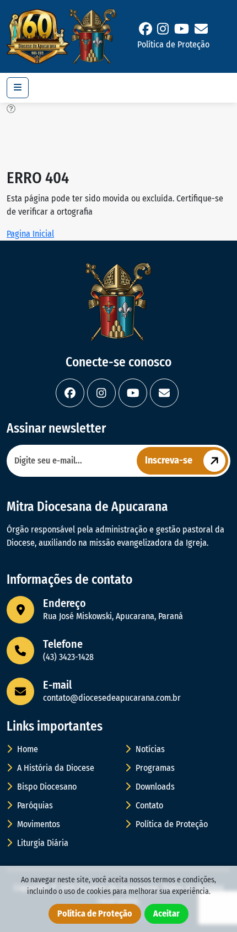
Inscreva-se (168, 460)
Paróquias (34, 805)
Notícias (149, 749)
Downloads (154, 786)
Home (26, 749)
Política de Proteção (173, 44)
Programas (154, 768)
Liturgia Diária (41, 843)
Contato (148, 805)
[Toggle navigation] (18, 87)
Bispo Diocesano (46, 786)
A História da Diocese (54, 768)
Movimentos (37, 824)
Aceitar (166, 913)
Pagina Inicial (30, 233)
